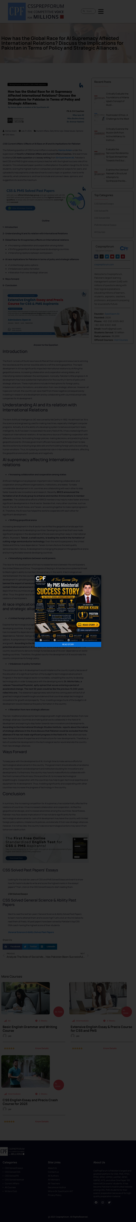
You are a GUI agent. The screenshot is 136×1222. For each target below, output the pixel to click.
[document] (68, 611)
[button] (37, 577)
